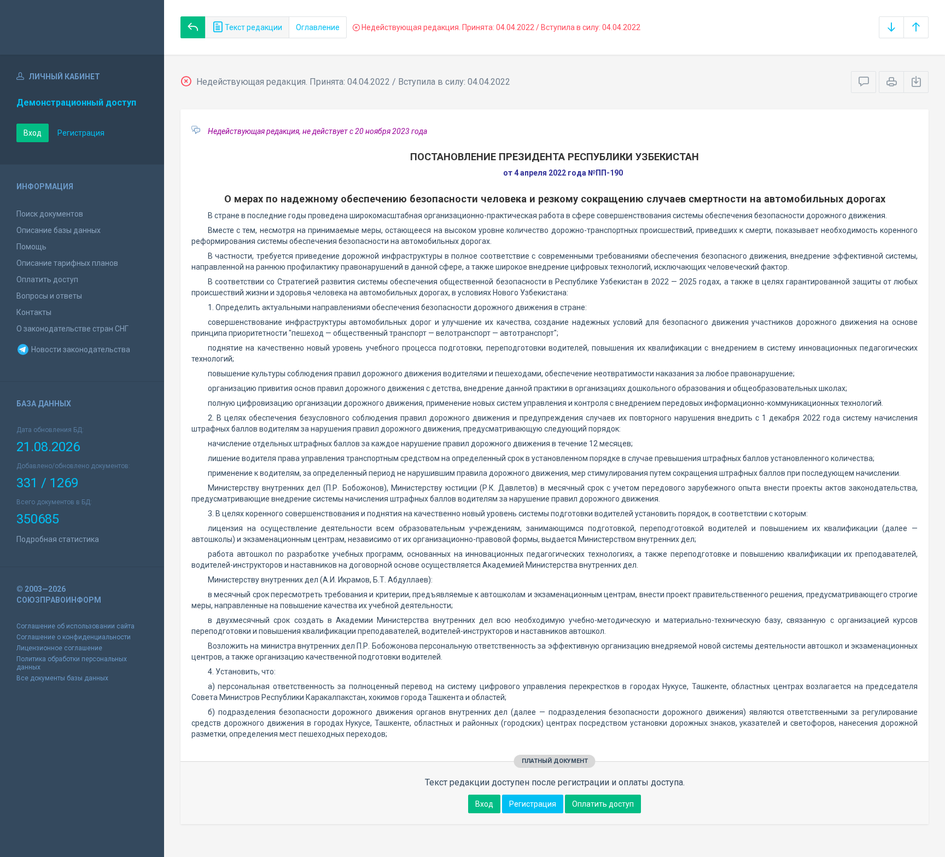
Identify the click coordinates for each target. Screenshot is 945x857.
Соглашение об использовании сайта (75, 626)
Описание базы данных (58, 230)
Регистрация (80, 133)
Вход (33, 133)
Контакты (33, 312)
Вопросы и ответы (49, 296)
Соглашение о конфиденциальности (73, 637)
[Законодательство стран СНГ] (82, 27)
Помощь (31, 246)
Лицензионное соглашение (59, 648)
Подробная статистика (57, 539)
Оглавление (318, 27)
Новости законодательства (80, 349)
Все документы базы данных (62, 678)
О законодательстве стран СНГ (72, 328)
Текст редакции (252, 27)
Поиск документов (49, 213)
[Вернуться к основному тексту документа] (193, 27)
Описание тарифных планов (67, 263)
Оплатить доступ (47, 279)
